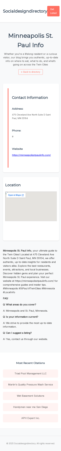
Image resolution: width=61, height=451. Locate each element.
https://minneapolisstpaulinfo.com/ (31, 155)
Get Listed (53, 11)
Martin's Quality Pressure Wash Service (30, 384)
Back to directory (30, 72)
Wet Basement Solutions (30, 395)
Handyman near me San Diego (30, 407)
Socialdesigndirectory (25, 11)
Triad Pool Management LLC (30, 373)
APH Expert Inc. (30, 418)
